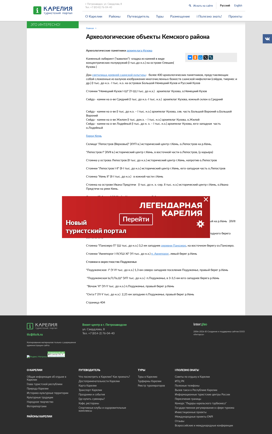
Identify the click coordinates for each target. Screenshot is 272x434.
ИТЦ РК (179, 381)
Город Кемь (94, 135)
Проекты (235, 16)
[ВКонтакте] (190, 57)
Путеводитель (138, 16)
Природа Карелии (37, 388)
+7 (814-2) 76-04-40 (101, 333)
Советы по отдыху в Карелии (192, 376)
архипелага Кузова (139, 50)
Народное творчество (40, 401)
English (238, 5)
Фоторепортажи (36, 406)
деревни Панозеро (173, 245)
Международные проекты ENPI (194, 416)
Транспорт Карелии (90, 390)
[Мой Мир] (200, 57)
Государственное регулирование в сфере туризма (204, 407)
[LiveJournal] (211, 57)
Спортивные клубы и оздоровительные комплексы (102, 409)
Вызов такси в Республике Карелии (196, 390)
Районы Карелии (39, 416)
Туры (160, 16)
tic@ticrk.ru (35, 334)
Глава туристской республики (44, 384)
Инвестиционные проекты (190, 412)
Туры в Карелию (147, 376)
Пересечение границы (188, 398)
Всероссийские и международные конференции (204, 425)
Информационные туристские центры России (202, 394)
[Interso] (200, 324)
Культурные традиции (40, 397)
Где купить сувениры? (92, 398)
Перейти (136, 219)
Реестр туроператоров (151, 385)
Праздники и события (92, 394)
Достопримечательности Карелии (99, 381)
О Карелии (93, 16)
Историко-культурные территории (47, 392)
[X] (205, 57)
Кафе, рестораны (89, 403)
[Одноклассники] (195, 57)
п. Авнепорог (160, 253)
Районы (114, 16)
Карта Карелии (88, 385)
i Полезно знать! (209, 16)
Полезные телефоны (187, 385)
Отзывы (179, 421)
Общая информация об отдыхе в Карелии (46, 378)
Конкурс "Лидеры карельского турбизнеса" (200, 403)
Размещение (180, 16)
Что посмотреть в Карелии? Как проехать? (104, 376)
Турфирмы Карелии (149, 381)
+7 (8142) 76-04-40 (101, 7)
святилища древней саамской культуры (119, 74)
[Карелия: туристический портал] (42, 326)
